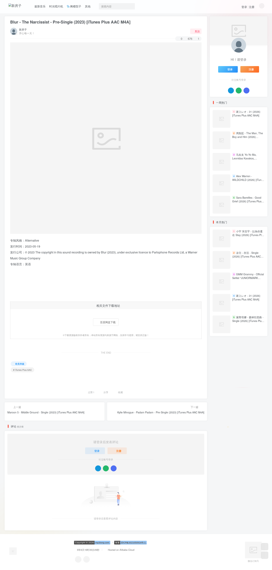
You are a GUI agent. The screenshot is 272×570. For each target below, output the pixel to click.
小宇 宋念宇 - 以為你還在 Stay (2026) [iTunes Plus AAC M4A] (248, 235)
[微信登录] (106, 468)
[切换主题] (264, 555)
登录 (244, 7)
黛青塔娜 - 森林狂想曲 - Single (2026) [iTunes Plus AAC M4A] (247, 320)
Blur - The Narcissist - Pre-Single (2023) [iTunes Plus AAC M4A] (70, 22)
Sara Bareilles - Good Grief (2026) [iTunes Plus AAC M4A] (246, 201)
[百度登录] (114, 468)
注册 (251, 7)
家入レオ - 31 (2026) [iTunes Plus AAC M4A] (246, 113)
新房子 (23, 29)
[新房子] (13, 550)
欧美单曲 (19, 363)
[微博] (86, 559)
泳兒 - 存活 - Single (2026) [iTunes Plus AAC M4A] (246, 256)
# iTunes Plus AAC (22, 369)
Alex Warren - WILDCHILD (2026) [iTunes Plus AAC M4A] (248, 179)
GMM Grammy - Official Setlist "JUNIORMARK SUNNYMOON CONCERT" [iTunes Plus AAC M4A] (248, 280)
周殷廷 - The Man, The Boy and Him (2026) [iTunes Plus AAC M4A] (247, 136)
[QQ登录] (98, 468)
